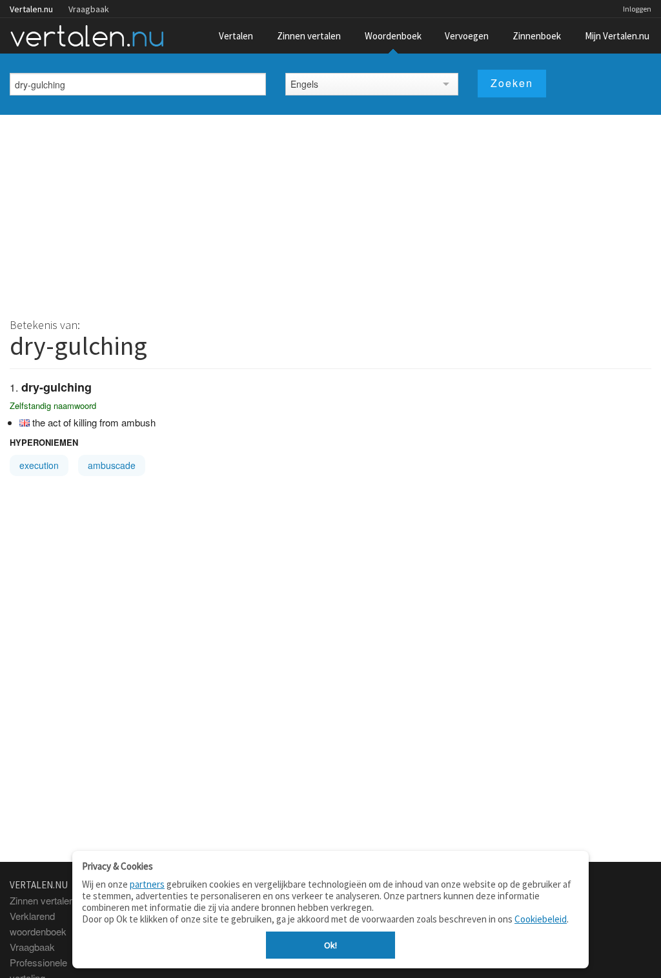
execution (39, 465)
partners (147, 884)
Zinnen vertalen (309, 36)
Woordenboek (393, 36)
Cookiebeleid (540, 919)
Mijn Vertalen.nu (617, 36)
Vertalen (236, 36)
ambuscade (112, 465)
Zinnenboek (537, 36)
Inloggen (637, 9)
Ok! (330, 945)
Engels (304, 83)
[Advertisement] (330, 211)
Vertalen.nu (31, 9)
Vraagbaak (88, 9)
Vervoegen (467, 36)
